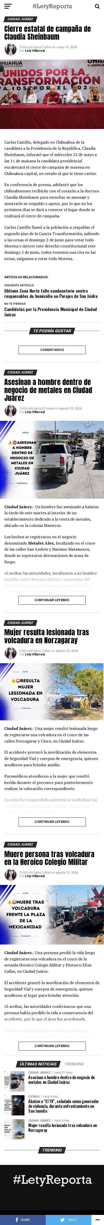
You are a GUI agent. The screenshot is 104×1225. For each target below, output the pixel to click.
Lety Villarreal (35, 51)
